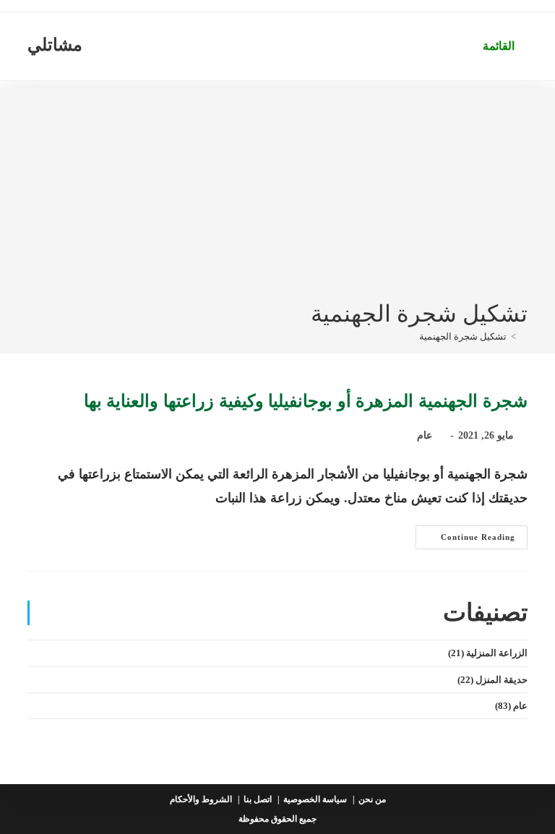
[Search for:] (465, 46)
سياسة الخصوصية (315, 799)
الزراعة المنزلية (497, 653)
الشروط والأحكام (201, 799)
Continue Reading (465, 540)
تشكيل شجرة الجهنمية (463, 336)
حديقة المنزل (502, 679)
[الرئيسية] (524, 336)
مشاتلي (54, 44)
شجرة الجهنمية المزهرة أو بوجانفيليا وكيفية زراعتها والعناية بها (306, 401)
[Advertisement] (277, 189)
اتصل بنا (258, 799)
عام (424, 435)
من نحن (372, 799)
